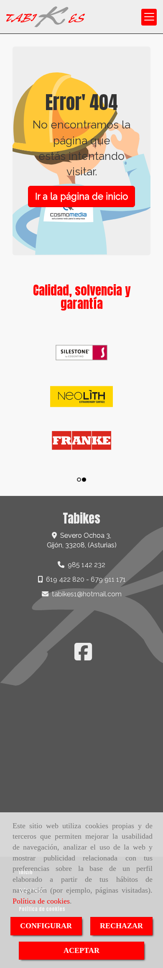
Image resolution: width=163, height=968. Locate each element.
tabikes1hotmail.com (87, 594)
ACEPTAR (81, 950)
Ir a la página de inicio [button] (81, 196)
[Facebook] (83, 657)
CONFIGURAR (46, 926)
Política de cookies (41, 901)
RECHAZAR (121, 926)
